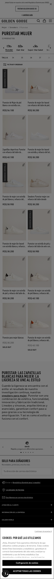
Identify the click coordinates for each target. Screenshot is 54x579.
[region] (27, 553)
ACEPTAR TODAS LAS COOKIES (27, 571)
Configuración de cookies (27, 563)
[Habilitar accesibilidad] (5, 573)
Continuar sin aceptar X (43, 531)
